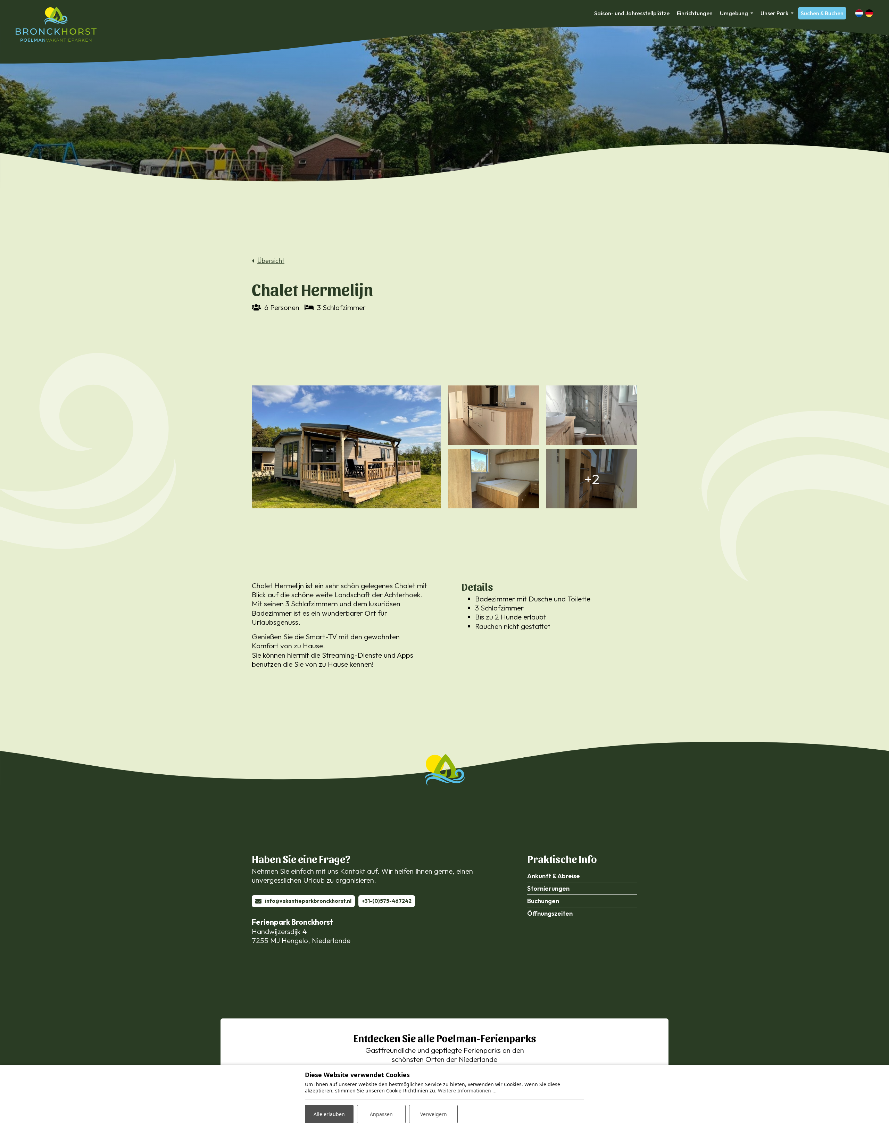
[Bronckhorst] (56, 24)
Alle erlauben (329, 1114)
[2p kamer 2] (493, 479)
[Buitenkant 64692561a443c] (346, 446)
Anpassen (381, 1114)
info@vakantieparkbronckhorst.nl (308, 901)
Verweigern (433, 1114)
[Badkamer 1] (592, 415)
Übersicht (270, 261)
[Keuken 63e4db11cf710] (493, 415)
